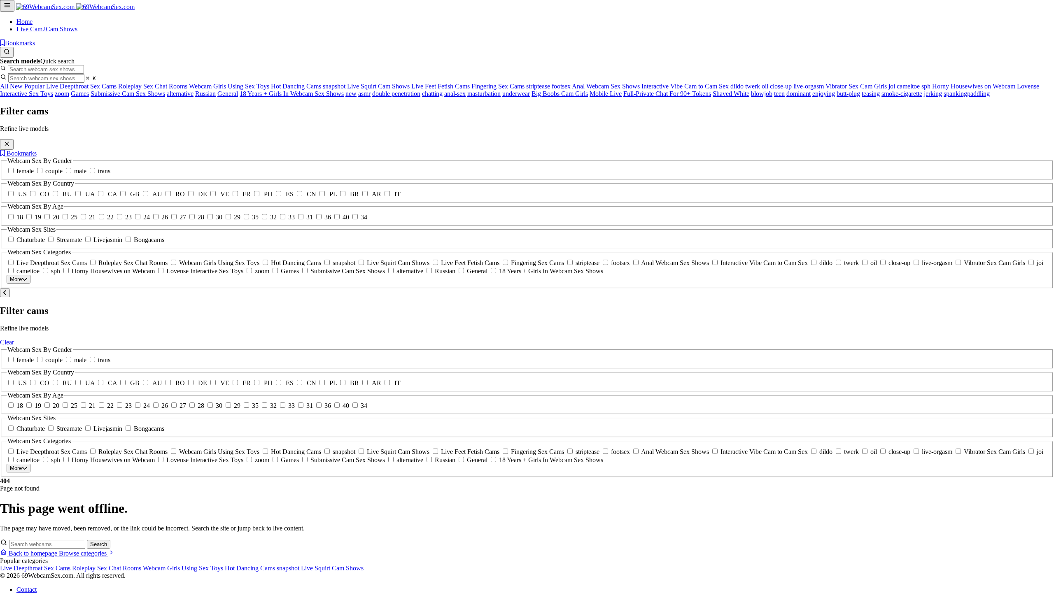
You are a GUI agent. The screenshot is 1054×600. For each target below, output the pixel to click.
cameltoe (908, 86)
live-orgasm (808, 86)
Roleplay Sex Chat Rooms (152, 86)
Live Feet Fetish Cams (440, 86)
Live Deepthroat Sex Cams (81, 86)
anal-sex (455, 93)
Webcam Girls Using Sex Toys (229, 86)
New (16, 86)
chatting (432, 93)
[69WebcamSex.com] (75, 6)
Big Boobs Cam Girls (560, 93)
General (227, 93)
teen (779, 93)
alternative (180, 93)
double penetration (396, 93)
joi (891, 86)
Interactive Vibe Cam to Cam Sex (685, 86)
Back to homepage (33, 553)
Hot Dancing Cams (296, 86)
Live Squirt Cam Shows (378, 86)
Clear (7, 342)
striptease (538, 86)
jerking (933, 93)
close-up (781, 86)
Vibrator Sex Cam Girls (856, 86)
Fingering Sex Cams (498, 86)
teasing (871, 93)
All (4, 86)
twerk (752, 86)
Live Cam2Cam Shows (46, 29)
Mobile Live (606, 93)
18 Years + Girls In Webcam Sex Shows (292, 93)
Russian (205, 93)
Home (24, 21)
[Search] (7, 52)
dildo (737, 86)
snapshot (334, 86)
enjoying (823, 93)
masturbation (484, 93)
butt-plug (848, 93)
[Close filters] (7, 144)
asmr (364, 93)
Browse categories (83, 553)
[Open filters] (7, 6)
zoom (62, 93)
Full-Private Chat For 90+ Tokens (667, 93)
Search (98, 544)
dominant (798, 93)
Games (80, 93)
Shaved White (731, 93)
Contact (26, 589)
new (351, 93)
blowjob (761, 93)
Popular (34, 86)
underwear (516, 93)
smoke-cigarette (901, 93)
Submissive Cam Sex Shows (128, 93)
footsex (561, 86)
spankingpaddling (967, 93)
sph (925, 86)
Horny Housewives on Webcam (973, 86)
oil (765, 86)
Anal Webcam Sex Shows (606, 86)
